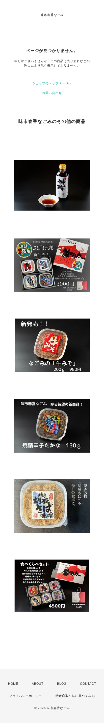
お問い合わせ (52, 93)
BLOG (61, 683)
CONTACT (88, 683)
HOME (13, 683)
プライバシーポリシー (25, 696)
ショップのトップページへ (52, 83)
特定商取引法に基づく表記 (75, 696)
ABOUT (37, 683)
